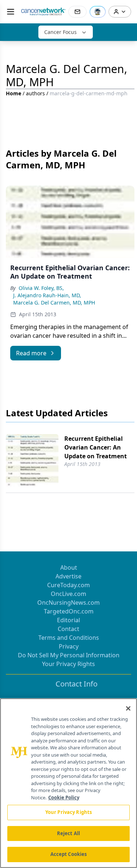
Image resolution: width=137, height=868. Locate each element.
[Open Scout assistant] (98, 12)
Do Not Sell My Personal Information (68, 655)
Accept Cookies (68, 854)
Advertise (68, 576)
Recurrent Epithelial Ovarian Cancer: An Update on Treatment (95, 447)
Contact (68, 629)
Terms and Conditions (68, 638)
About (68, 567)
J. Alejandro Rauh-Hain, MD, (47, 295)
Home (13, 93)
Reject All (68, 833)
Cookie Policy (63, 797)
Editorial (68, 620)
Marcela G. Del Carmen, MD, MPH (54, 302)
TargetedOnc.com (69, 611)
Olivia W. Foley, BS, (41, 287)
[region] (68, 783)
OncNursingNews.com (68, 603)
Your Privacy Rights (68, 664)
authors (35, 93)
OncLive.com (68, 594)
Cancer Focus (60, 31)
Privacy (69, 646)
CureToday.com (68, 585)
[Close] (128, 708)
